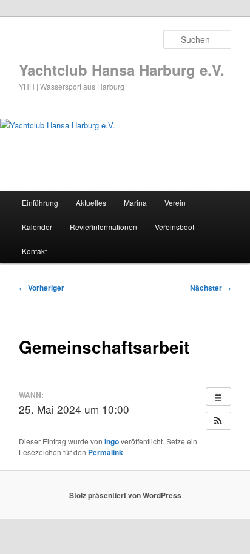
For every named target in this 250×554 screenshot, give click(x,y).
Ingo (111, 441)
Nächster (210, 287)
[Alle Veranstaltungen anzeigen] (218, 396)
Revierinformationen (103, 227)
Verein (175, 202)
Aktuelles (91, 202)
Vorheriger (41, 287)
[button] (218, 420)
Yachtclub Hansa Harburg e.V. (122, 69)
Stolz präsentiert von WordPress (125, 495)
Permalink (105, 452)
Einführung (40, 202)
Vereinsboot (174, 227)
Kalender (37, 227)
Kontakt (34, 251)
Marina (135, 202)
